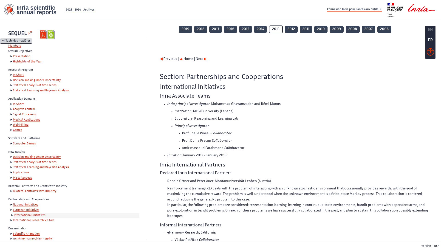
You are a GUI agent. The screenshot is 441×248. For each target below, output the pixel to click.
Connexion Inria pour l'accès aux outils (353, 9)
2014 (260, 29)
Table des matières (18, 41)
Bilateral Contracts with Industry (34, 191)
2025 (69, 10)
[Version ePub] (52, 34)
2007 (369, 29)
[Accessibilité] (430, 53)
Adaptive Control (24, 109)
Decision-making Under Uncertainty (37, 80)
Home (188, 59)
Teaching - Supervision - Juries (33, 239)
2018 (200, 29)
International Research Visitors (33, 220)
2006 (384, 29)
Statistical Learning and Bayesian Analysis (41, 90)
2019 (185, 29)
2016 (230, 29)
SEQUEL (17, 33)
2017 (215, 29)
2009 (336, 29)
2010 (321, 29)
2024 (78, 10)
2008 (352, 29)
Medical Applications (26, 119)
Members (14, 46)
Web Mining (20, 125)
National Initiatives (25, 204)
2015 (245, 29)
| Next (199, 59)
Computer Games (24, 143)
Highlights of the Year (27, 61)
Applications (21, 172)
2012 (291, 29)
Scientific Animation (26, 234)
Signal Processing (24, 114)
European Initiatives (26, 210)
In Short (18, 75)
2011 (305, 29)
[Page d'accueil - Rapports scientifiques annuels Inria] (32, 10)
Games (17, 130)
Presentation (21, 56)
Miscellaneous (22, 178)
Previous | (171, 59)
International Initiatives (29, 215)
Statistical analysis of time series (35, 85)
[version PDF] (44, 34)
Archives (89, 10)
